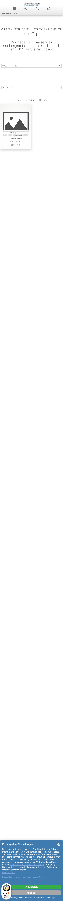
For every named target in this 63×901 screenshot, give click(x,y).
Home (9, 13)
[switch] (6, 896)
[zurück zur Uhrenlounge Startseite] (31, 3)
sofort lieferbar (26, 100)
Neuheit (43, 100)
